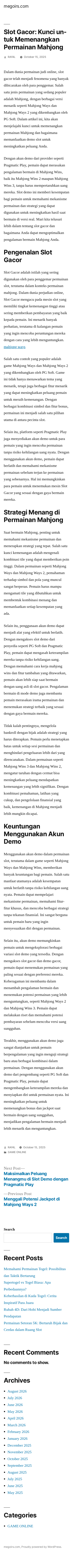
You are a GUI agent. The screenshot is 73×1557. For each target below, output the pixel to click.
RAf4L (11, 57)
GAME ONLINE (17, 1152)
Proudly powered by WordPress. (41, 1546)
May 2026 (15, 1411)
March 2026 (16, 1425)
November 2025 (19, 1452)
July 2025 (14, 1479)
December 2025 (19, 1445)
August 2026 (17, 1391)
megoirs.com (16, 6)
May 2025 (15, 1492)
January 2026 (17, 1438)
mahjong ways (14, 346)
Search (9, 1229)
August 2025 (17, 1472)
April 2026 (15, 1418)
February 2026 (18, 1431)
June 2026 (15, 1404)
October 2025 (17, 1458)
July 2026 (14, 1398)
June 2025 (15, 1485)
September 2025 (19, 1465)
